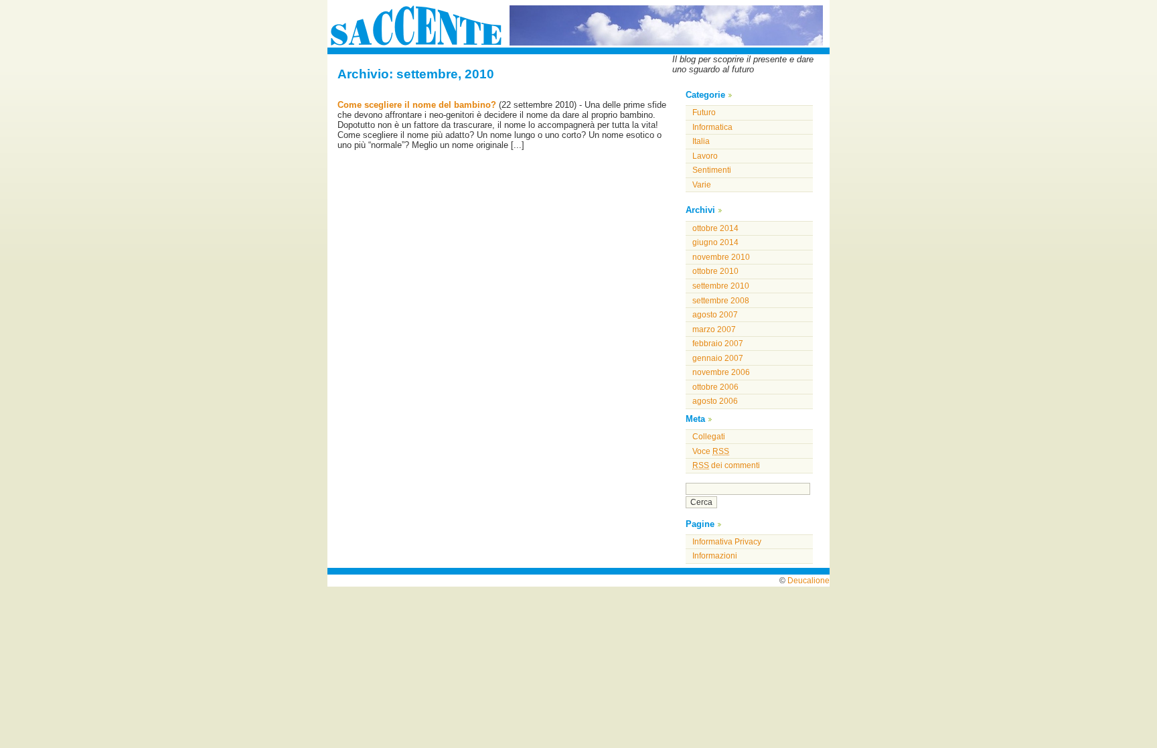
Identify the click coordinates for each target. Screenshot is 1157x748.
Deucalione (808, 580)
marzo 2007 (714, 329)
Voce (710, 451)
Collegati (708, 436)
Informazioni (714, 555)
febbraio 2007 (717, 343)
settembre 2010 (720, 286)
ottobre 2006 (715, 387)
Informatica (712, 127)
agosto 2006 (715, 401)
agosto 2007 (715, 314)
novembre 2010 (721, 257)
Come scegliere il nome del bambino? (416, 105)
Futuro (704, 112)
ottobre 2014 (715, 228)
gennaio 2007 (717, 358)
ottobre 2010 (715, 271)
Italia (701, 141)
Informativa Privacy (726, 541)
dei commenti (726, 465)
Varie (701, 185)
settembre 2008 (720, 300)
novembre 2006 (721, 372)
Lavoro (705, 156)
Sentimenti (711, 170)
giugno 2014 (715, 242)
